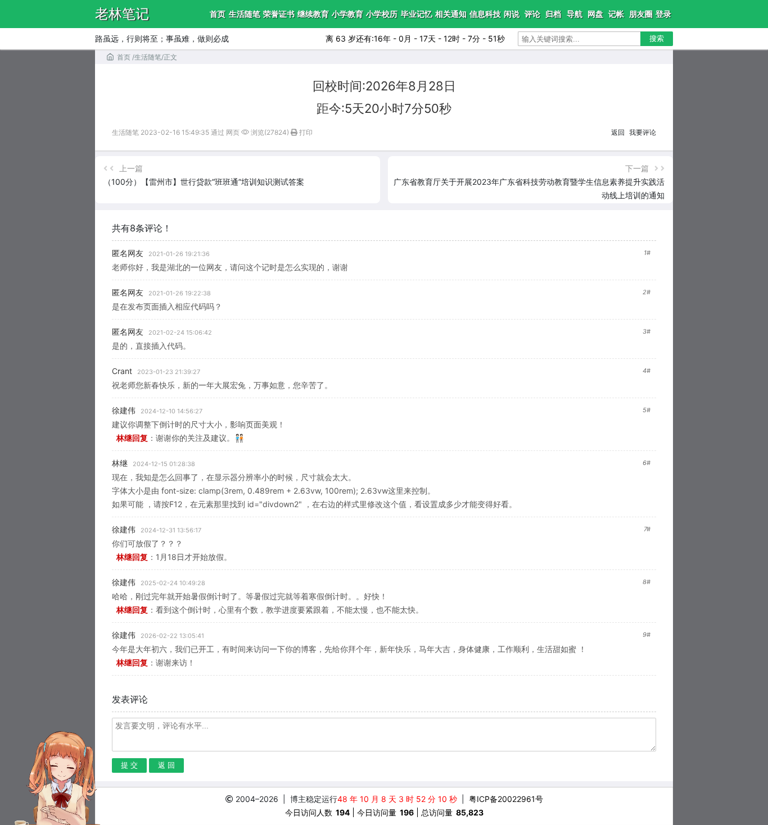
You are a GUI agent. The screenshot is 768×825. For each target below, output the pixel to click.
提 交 (129, 765)
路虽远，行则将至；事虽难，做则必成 (162, 38)
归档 (553, 14)
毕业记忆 (416, 14)
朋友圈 (641, 14)
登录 (663, 14)
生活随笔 (244, 14)
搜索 (656, 38)
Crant (122, 371)
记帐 (616, 14)
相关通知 (451, 14)
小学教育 (347, 14)
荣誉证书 (279, 14)
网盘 (595, 14)
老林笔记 (122, 14)
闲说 (511, 14)
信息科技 (485, 14)
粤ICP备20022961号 (505, 799)
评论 (532, 14)
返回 (618, 132)
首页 (217, 14)
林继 (120, 463)
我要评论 (642, 132)
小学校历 (381, 14)
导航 (574, 14)
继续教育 (313, 14)
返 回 (166, 765)
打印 (305, 132)
